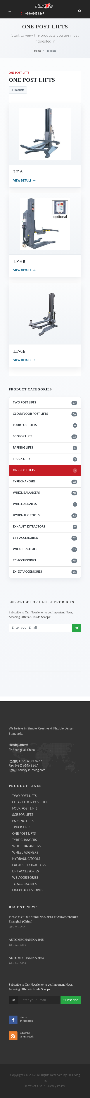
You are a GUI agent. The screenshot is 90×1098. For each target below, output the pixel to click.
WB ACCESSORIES (44, 549)
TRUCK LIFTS (44, 459)
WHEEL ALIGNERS (44, 504)
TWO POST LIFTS (44, 402)
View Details (24, 180)
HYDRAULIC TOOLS (44, 515)
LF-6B (19, 261)
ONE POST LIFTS (44, 470)
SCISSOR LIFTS (44, 436)
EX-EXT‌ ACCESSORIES (44, 571)
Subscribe (70, 1000)
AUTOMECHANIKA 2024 (26, 958)
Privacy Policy (56, 1086)
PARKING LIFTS (44, 447)
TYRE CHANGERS (44, 481)
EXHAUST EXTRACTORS (44, 526)
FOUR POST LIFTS (44, 425)
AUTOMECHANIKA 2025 (26, 939)
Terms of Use (33, 1086)
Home (37, 50)
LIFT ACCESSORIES (44, 538)
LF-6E (19, 351)
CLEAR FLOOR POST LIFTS (44, 414)
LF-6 (17, 171)
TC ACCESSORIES (44, 560)
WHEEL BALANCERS (44, 493)
